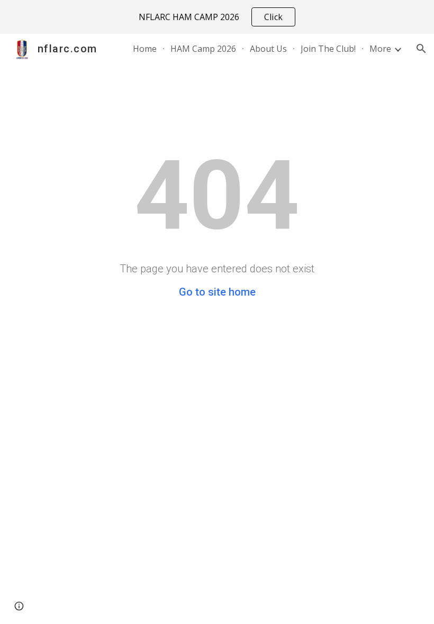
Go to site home (217, 292)
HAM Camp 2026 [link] (203, 48)
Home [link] (145, 48)
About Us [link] (268, 48)
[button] (421, 48)
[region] (217, 17)
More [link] (380, 48)
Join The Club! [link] (328, 48)
